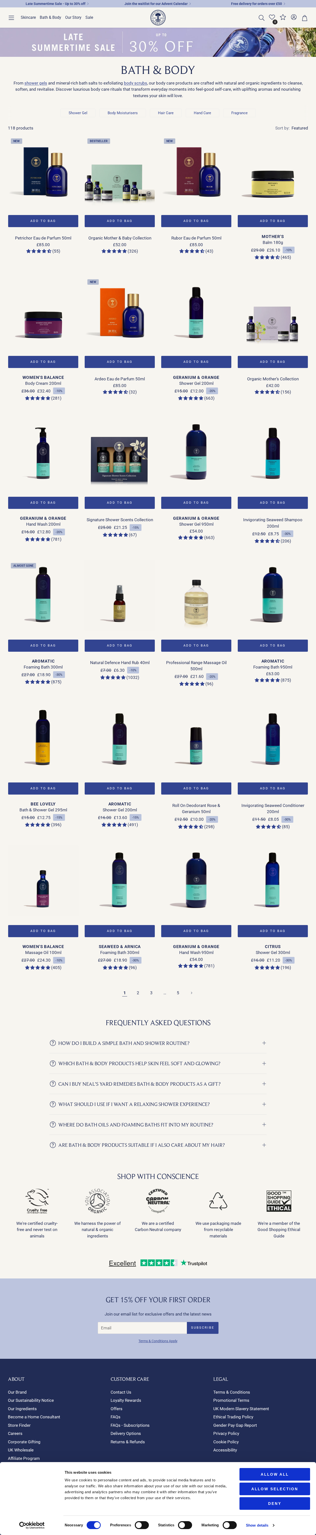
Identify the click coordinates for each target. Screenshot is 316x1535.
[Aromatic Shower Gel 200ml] (119, 738)
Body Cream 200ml (43, 383)
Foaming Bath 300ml (43, 667)
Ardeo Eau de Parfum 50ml (120, 378)
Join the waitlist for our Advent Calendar (156, 3)
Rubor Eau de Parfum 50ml (196, 238)
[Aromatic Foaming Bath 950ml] (272, 595)
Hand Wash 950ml (196, 952)
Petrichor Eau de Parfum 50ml (43, 238)
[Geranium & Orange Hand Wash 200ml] (43, 452)
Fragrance (239, 113)
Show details (257, 1525)
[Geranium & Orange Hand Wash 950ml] (196, 880)
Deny (274, 1503)
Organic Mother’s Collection (273, 378)
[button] (11, 18)
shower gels (35, 83)
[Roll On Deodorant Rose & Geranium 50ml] (196, 738)
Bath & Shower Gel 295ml (43, 809)
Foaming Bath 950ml (272, 667)
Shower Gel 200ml (196, 383)
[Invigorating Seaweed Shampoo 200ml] (272, 452)
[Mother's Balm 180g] (272, 170)
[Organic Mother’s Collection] (272, 311)
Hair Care (166, 113)
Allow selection (274, 1489)
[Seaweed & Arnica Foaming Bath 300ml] (119, 880)
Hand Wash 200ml (43, 524)
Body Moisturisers (123, 113)
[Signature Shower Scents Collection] (119, 452)
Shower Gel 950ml (196, 524)
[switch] (142, 1525)
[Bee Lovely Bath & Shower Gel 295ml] (43, 738)
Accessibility (225, 1450)
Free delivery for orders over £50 (256, 3)
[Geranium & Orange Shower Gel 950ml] (196, 452)
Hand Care (202, 113)
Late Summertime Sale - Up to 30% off (55, 3)
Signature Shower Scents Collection (120, 519)
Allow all (275, 1474)
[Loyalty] (282, 19)
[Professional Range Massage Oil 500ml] (196, 595)
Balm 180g (273, 242)
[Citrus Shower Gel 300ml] (272, 880)
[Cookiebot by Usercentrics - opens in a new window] (32, 1525)
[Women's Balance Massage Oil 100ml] (43, 880)
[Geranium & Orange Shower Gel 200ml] (196, 311)
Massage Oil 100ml (43, 952)
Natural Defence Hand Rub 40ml (120, 662)
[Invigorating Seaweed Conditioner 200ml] (272, 738)
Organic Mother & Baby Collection (119, 238)
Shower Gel (78, 113)
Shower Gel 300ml (273, 952)
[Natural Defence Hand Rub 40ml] (119, 595)
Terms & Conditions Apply (158, 1341)
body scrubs (135, 83)
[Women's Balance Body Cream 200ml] (43, 311)
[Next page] (191, 993)
